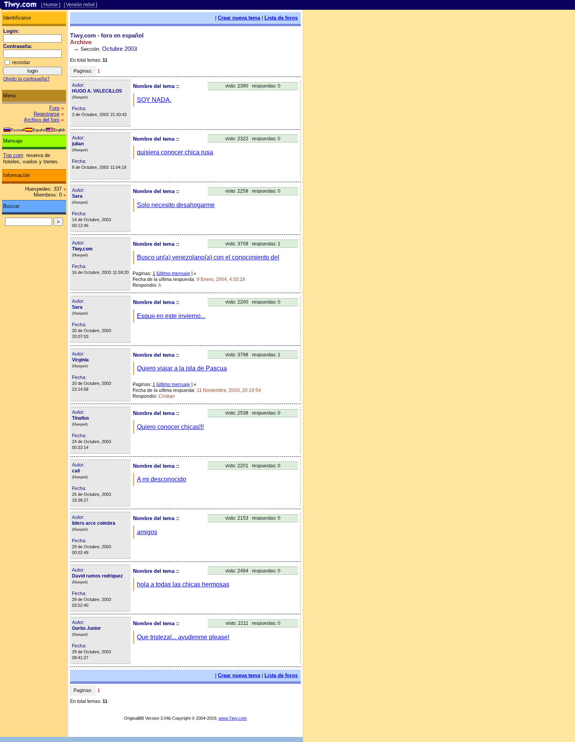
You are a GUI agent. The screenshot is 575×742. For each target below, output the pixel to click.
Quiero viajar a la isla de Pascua (182, 368)
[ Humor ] (50, 4)
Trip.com (13, 155)
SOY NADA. (154, 100)
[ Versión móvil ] (80, 4)
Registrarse (46, 114)
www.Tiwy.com (233, 718)
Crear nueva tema (239, 18)
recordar (21, 62)
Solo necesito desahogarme (176, 205)
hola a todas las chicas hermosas (183, 584)
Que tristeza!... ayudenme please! (183, 637)
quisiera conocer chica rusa (175, 152)
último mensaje (174, 273)
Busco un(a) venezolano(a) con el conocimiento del (208, 257)
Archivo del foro (41, 120)
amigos (147, 532)
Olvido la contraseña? (26, 79)
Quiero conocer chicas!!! (170, 427)
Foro (54, 108)
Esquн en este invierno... (171, 316)
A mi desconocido (161, 479)
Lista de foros (281, 18)
